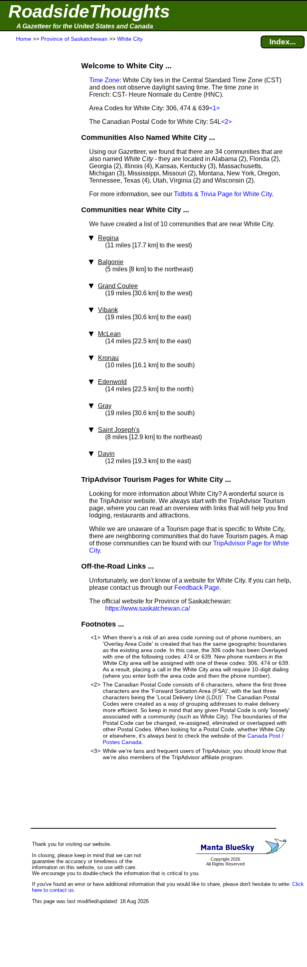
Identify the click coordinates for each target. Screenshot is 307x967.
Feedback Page (196, 587)
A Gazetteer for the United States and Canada (84, 26)
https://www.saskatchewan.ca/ (147, 608)
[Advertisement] (36, 200)
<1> (214, 108)
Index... (282, 42)
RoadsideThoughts (89, 11)
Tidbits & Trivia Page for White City (223, 194)
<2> (226, 121)
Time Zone (104, 80)
